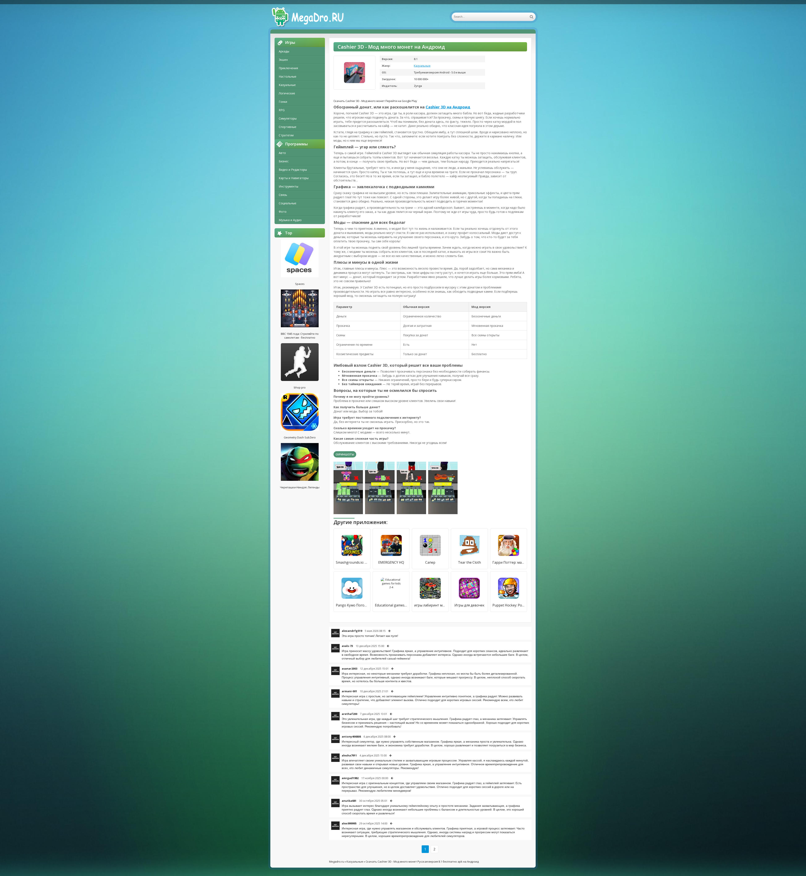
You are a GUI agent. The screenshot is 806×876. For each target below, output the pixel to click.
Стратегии (286, 135)
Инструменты (288, 186)
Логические (287, 93)
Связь (283, 195)
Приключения (288, 68)
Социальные (287, 203)
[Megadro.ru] (312, 16)
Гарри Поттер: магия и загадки (508, 562)
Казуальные (287, 85)
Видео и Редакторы (293, 170)
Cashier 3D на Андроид (448, 107)
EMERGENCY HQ (391, 562)
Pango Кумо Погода (352, 605)
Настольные (287, 76)
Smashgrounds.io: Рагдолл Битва (352, 562)
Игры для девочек (469, 605)
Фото (283, 212)
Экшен (283, 60)
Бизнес (284, 161)
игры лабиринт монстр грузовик (430, 605)
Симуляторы (288, 118)
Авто (282, 153)
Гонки (283, 102)
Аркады (284, 51)
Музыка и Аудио (290, 220)
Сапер (430, 562)
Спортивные (287, 127)
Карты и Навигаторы (294, 178)
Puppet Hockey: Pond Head (508, 605)
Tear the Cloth (469, 562)
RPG (282, 110)
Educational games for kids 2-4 (391, 605)
